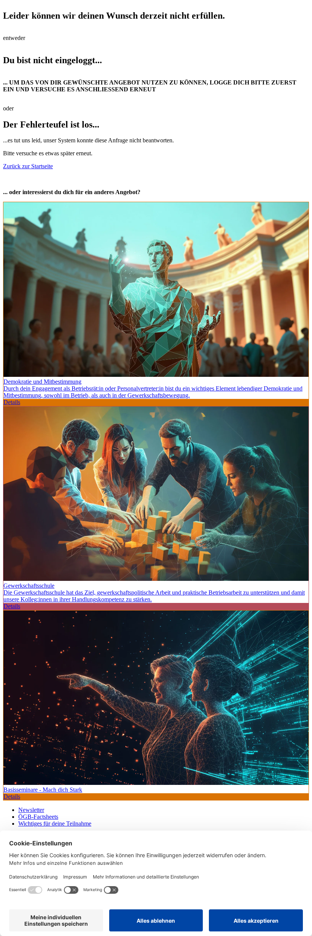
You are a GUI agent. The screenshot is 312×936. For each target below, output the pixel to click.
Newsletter (31, 810)
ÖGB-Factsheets (38, 816)
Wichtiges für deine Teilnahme (54, 823)
